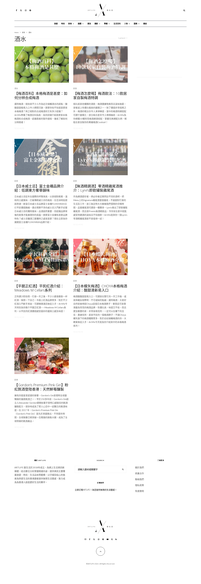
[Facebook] (16, 10)
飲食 (70, 24)
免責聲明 (139, 491)
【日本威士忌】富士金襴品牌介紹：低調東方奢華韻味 (39, 188)
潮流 (89, 24)
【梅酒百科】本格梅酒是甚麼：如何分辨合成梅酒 (40, 95)
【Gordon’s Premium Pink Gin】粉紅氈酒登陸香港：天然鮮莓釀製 (41, 387)
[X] (21, 10)
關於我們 (139, 467)
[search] (123, 469)
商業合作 (139, 473)
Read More (19, 128)
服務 (135, 24)
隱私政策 (139, 485)
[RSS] (116, 539)
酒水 (16, 88)
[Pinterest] (30, 10)
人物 (126, 24)
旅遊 (56, 24)
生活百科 (117, 24)
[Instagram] (25, 10)
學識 (106, 24)
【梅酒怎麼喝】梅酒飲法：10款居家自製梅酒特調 (100, 95)
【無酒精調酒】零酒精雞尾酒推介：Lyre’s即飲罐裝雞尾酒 (98, 188)
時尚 (63, 24)
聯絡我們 (139, 479)
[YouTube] (107, 539)
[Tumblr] (112, 539)
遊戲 (79, 24)
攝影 (96, 24)
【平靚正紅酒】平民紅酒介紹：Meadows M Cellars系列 (39, 288)
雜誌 (145, 24)
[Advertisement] (159, 54)
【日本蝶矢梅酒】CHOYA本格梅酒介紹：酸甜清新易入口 (100, 288)
